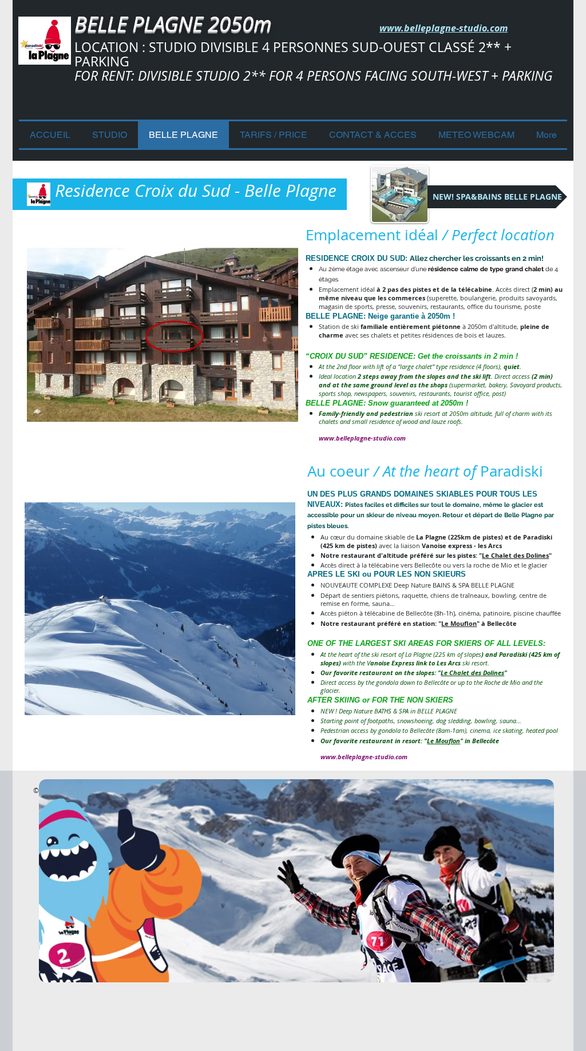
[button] (162, 335)
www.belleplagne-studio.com (362, 438)
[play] (274, 437)
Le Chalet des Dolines (515, 555)
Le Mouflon (459, 623)
